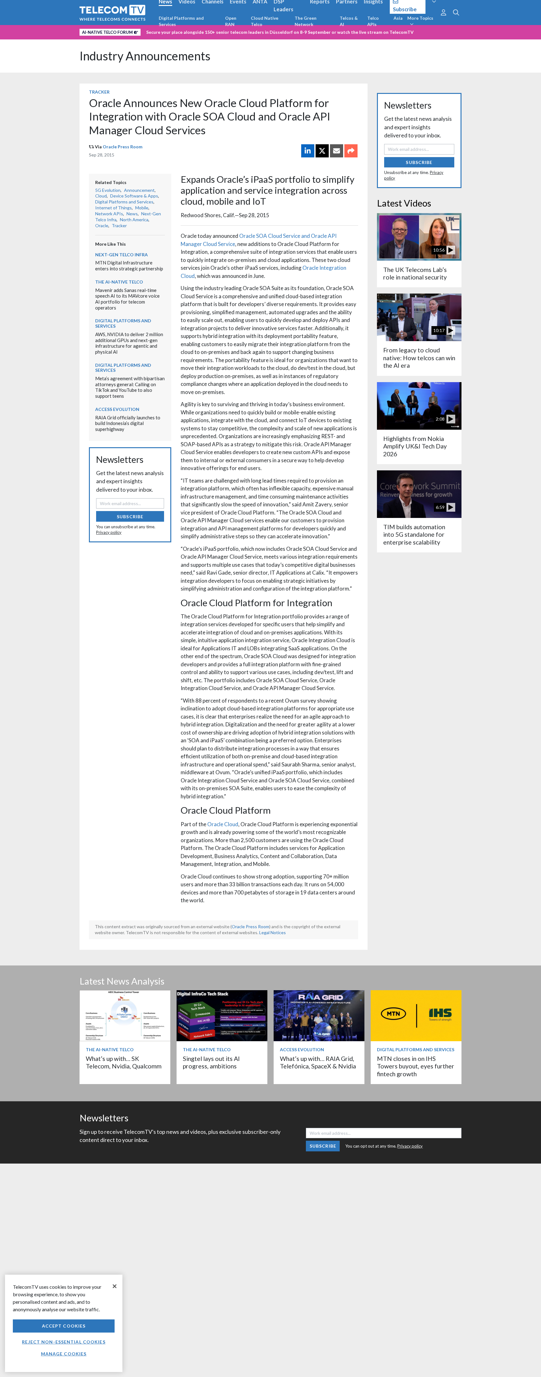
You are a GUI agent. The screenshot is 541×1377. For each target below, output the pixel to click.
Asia (398, 18)
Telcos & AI (349, 21)
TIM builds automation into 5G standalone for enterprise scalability (414, 534)
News (132, 213)
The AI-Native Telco (119, 281)
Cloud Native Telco (264, 21)
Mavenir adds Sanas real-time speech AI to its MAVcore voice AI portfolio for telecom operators (127, 298)
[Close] (114, 1286)
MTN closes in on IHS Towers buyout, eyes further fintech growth (415, 1066)
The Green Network (306, 21)
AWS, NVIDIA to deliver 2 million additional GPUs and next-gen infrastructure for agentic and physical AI (129, 343)
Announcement (139, 190)
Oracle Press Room (122, 146)
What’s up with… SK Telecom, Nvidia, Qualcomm (124, 1062)
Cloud (101, 195)
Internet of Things (113, 207)
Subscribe (130, 516)
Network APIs (109, 213)
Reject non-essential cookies (63, 1341)
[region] (63, 1323)
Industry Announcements (145, 56)
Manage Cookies (64, 1353)
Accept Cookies (64, 1325)
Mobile (141, 207)
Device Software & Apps (134, 195)
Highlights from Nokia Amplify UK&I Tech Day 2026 (415, 446)
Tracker (99, 92)
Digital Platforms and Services (181, 21)
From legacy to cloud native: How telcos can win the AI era (419, 357)
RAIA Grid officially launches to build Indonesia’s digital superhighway (127, 423)
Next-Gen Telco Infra (121, 254)
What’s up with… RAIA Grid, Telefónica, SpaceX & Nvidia (318, 1062)
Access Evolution (117, 409)
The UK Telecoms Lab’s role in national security (415, 273)
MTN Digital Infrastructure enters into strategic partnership (129, 265)
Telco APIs (373, 21)
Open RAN (230, 21)
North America (134, 219)
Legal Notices (272, 932)
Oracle (101, 225)
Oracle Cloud (222, 824)
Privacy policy (108, 532)
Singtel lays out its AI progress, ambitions (211, 1062)
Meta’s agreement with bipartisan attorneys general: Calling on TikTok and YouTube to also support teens (130, 387)
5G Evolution (108, 190)
